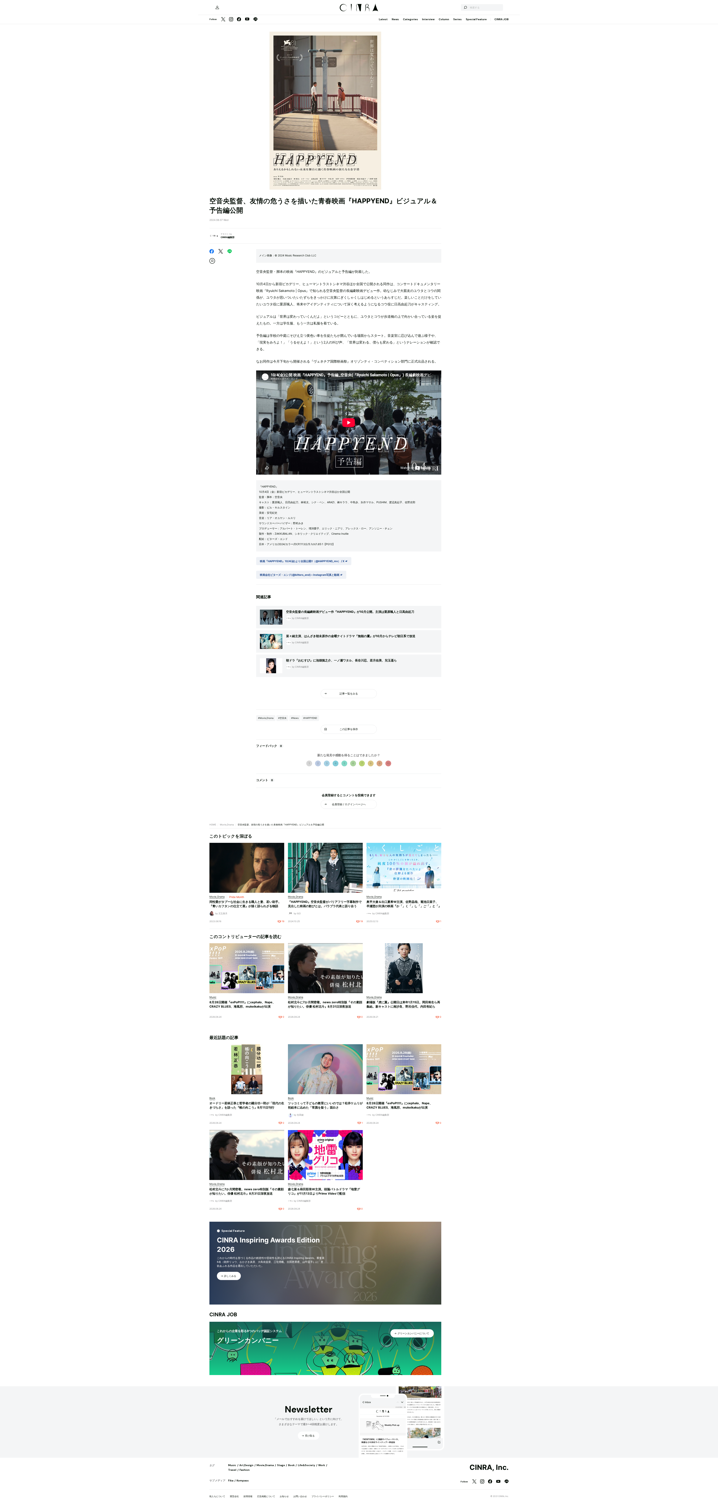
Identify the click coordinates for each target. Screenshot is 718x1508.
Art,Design (246, 1465)
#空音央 (282, 718)
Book (291, 1465)
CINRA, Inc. (489, 1467)
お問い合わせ (300, 1496)
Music (232, 1465)
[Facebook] (239, 19)
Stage (281, 1465)
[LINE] (255, 19)
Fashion (245, 1470)
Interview (428, 19)
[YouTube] (247, 19)
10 (388, 763)
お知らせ (284, 1496)
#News (295, 718)
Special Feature (476, 19)
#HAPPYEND (310, 718)
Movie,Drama (227, 824)
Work (321, 1465)
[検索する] (465, 7)
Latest (383, 19)
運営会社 (234, 1496)
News (395, 19)
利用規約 (343, 1496)
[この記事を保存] (212, 261)
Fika (230, 1480)
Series (457, 19)
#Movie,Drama (266, 718)
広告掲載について (266, 1496)
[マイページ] (217, 7)
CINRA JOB (501, 19)
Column (444, 19)
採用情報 (247, 1496)
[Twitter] (223, 19)
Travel (232, 1470)
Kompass (243, 1480)
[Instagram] (231, 19)
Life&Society (306, 1465)
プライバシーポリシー (323, 1496)
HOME (212, 824)
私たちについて (217, 1496)
